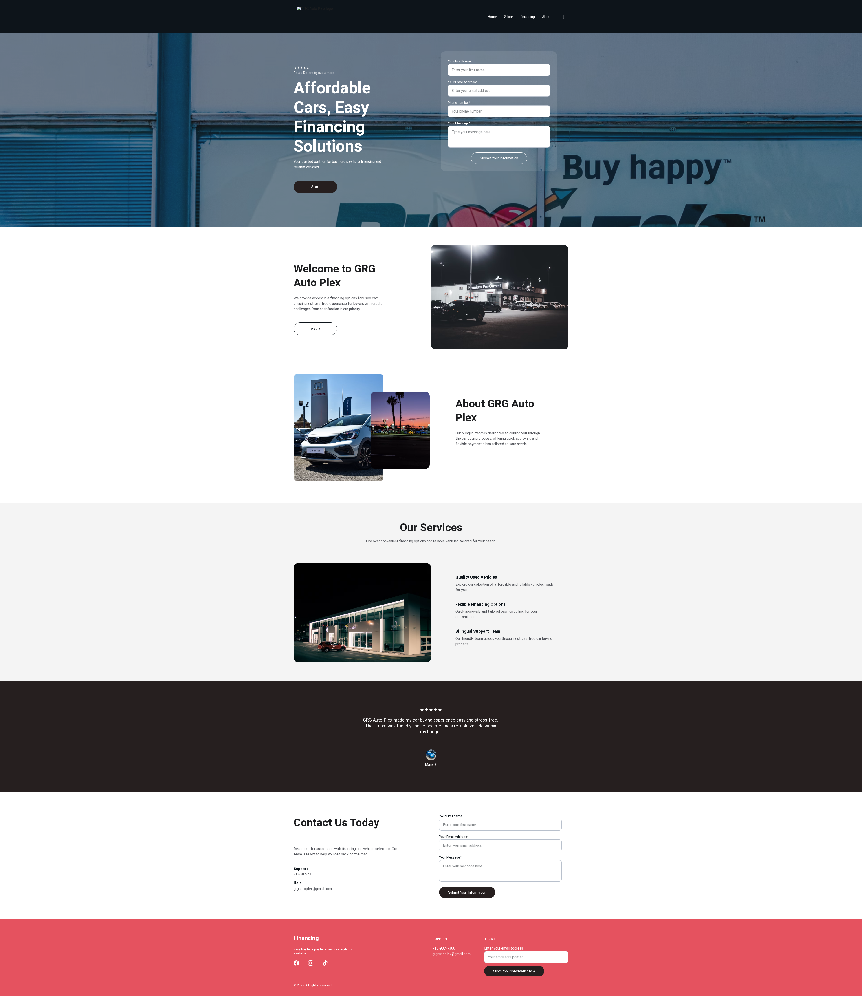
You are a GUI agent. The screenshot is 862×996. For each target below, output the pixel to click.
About (547, 17)
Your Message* (459, 123)
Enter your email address (503, 948)
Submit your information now (514, 971)
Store (508, 17)
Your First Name (459, 61)
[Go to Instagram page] (310, 963)
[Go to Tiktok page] (325, 963)
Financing (527, 17)
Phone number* (459, 102)
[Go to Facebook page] (296, 963)
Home (492, 17)
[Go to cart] (562, 16)
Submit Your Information (499, 158)
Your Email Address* (462, 82)
